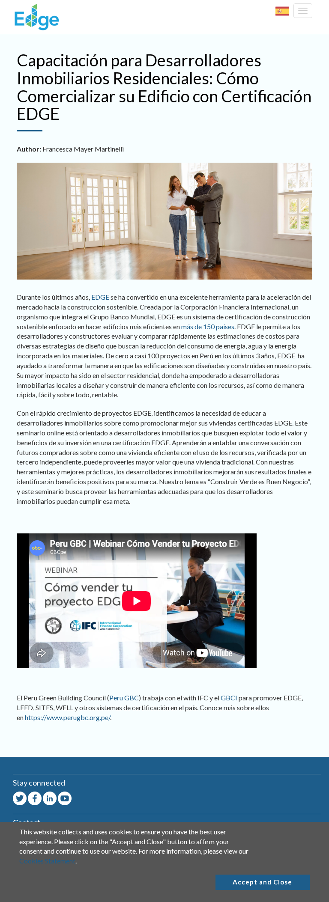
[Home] (34, 16)
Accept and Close (262, 882)
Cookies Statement (47, 861)
